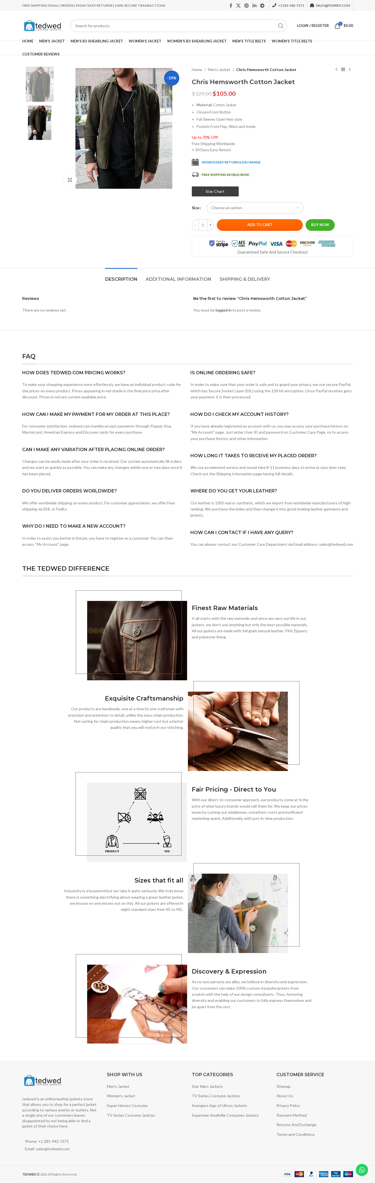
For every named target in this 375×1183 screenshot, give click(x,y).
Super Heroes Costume (127, 1105)
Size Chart (215, 191)
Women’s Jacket (121, 1095)
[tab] (121, 276)
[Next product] (349, 69)
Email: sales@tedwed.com (47, 1148)
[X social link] (238, 5)
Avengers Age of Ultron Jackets (219, 1105)
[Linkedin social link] (254, 5)
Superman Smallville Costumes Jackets (225, 1115)
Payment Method (291, 1115)
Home (197, 69)
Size (195, 207)
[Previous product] (336, 69)
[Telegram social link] (262, 5)
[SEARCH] (281, 25)
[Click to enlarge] (70, 180)
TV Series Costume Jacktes (131, 1115)
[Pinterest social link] (247, 5)
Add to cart (259, 225)
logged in (223, 310)
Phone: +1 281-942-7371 (47, 1141)
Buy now (320, 225)
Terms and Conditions (295, 1134)
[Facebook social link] (231, 5)
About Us (284, 1095)
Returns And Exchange (296, 1124)
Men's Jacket (219, 69)
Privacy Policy (288, 1105)
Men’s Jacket (118, 1086)
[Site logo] (43, 25)
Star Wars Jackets (207, 1086)
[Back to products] (343, 69)
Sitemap (283, 1086)
